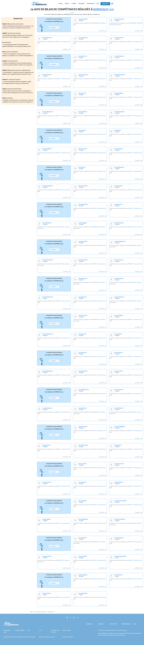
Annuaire (60, 3)
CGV (40, 630)
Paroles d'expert (90, 3)
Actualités (73, 3)
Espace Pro (105, 3)
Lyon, (28, 637)
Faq (134, 624)
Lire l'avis (101, 30)
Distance (67, 3)
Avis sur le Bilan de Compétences (40, 611)
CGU (28, 630)
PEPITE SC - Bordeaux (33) (62, 41)
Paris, (25, 637)
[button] (67, 617)
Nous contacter (67, 630)
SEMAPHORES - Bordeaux (98, 23)
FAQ (98, 3)
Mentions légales (19, 630)
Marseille (32, 637)
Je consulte (53, 27)
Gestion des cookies (68, 637)
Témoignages (81, 3)
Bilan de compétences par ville (47, 637)
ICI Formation (130, 633)
